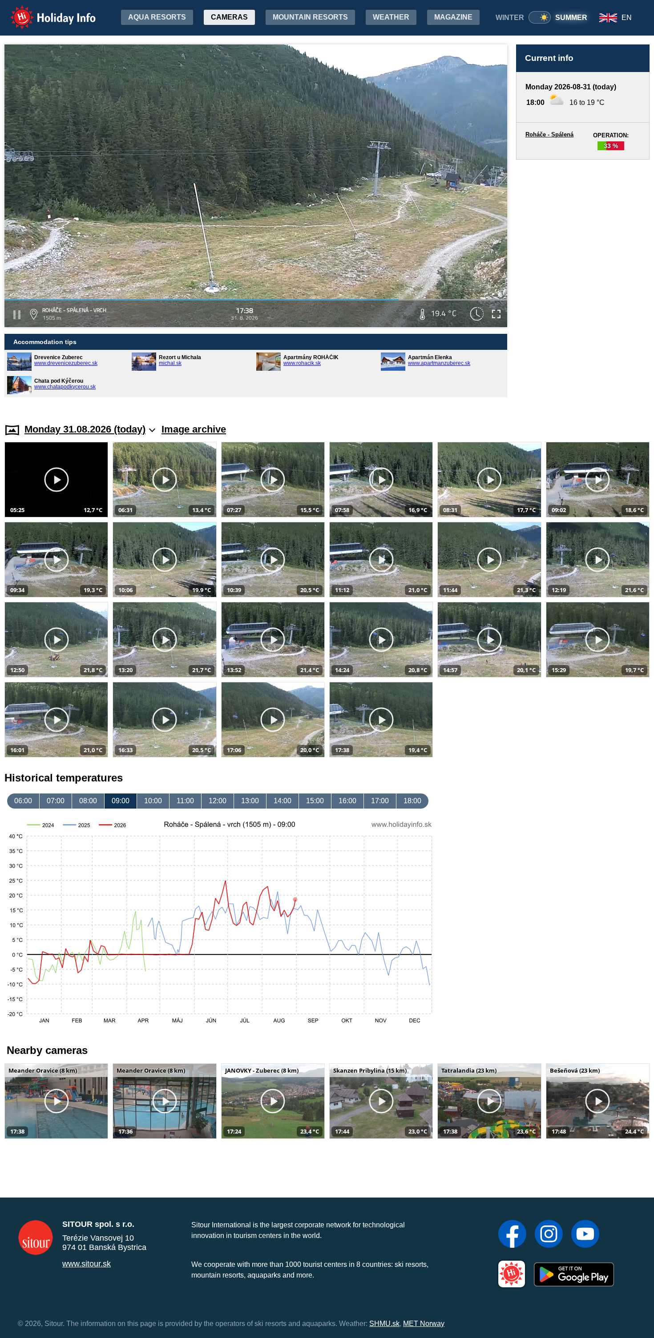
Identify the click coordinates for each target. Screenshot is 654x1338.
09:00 (120, 801)
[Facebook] (512, 1235)
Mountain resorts (310, 17)
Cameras (229, 17)
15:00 (315, 801)
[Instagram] (549, 1235)
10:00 (153, 801)
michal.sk (170, 363)
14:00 (282, 801)
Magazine (453, 17)
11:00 (185, 801)
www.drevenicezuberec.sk (65, 363)
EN (627, 17)
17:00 (380, 801)
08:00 (88, 801)
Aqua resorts (157, 17)
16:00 (347, 801)
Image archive (193, 429)
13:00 (250, 801)
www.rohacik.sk (302, 363)
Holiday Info (45, 11)
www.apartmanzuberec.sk (439, 363)
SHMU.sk (384, 1323)
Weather (391, 17)
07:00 (56, 801)
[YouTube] (585, 1235)
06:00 (23, 801)
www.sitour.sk (86, 1263)
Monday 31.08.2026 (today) (84, 429)
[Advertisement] (583, 282)
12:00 (217, 801)
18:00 (412, 801)
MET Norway (423, 1323)
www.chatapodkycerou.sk (65, 387)
